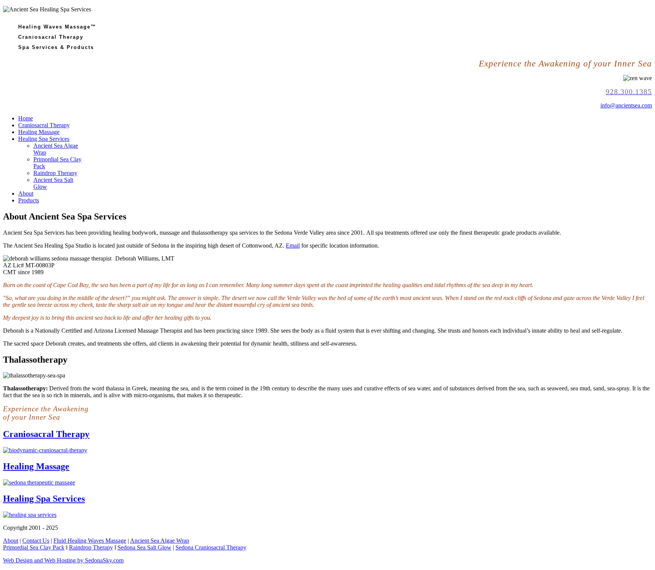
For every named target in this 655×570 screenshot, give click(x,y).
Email (293, 245)
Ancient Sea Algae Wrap (159, 540)
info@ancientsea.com (626, 105)
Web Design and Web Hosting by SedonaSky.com (63, 560)
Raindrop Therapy (55, 173)
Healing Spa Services (43, 139)
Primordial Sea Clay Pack (33, 547)
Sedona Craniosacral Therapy (211, 547)
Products (28, 200)
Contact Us (35, 540)
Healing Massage (39, 132)
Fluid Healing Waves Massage (89, 540)
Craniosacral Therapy (44, 125)
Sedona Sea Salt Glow (144, 547)
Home (25, 118)
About (25, 193)
